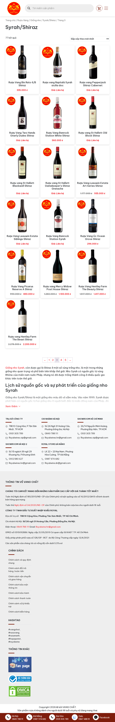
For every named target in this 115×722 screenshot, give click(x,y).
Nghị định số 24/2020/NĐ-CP (29, 505)
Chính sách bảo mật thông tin (18, 586)
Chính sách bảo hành (18, 593)
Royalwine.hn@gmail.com (48, 526)
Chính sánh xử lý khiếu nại (18, 605)
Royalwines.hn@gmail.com (58, 437)
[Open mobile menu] (106, 8)
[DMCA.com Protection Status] (19, 691)
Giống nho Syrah (14, 367)
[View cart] (99, 8)
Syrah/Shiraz (49, 20)
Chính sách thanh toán (19, 598)
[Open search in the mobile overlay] (59, 8)
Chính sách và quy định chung (19, 561)
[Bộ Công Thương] (19, 679)
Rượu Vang (23, 20)
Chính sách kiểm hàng (18, 611)
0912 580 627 (16, 459)
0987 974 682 (52, 459)
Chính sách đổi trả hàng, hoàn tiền (17, 570)
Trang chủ (10, 20)
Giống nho (35, 20)
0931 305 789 (16, 433)
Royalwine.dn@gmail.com (58, 463)
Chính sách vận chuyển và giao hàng (19, 578)
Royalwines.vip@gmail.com (22, 437)
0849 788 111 (51, 433)
